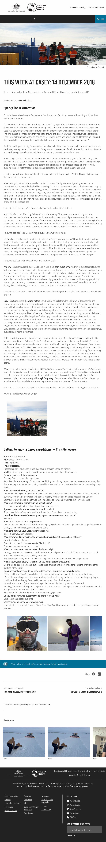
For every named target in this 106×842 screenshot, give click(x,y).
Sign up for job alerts (53, 664)
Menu (99, 19)
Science (7, 799)
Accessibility (46, 809)
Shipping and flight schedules (31, 808)
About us (27, 796)
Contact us (28, 799)
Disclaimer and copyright (47, 801)
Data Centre (28, 813)
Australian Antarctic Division (79, 775)
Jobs (25, 803)
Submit (70, 835)
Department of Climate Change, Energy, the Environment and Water (79, 771)
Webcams (45, 796)
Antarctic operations (12, 803)
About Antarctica (11, 796)
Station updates (34, 92)
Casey (46, 92)
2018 (54, 92)
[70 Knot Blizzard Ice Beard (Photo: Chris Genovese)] (27, 633)
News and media (18, 92)
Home (6, 92)
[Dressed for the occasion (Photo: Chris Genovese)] (68, 633)
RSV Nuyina (9, 807)
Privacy (44, 806)
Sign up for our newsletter (78, 824)
